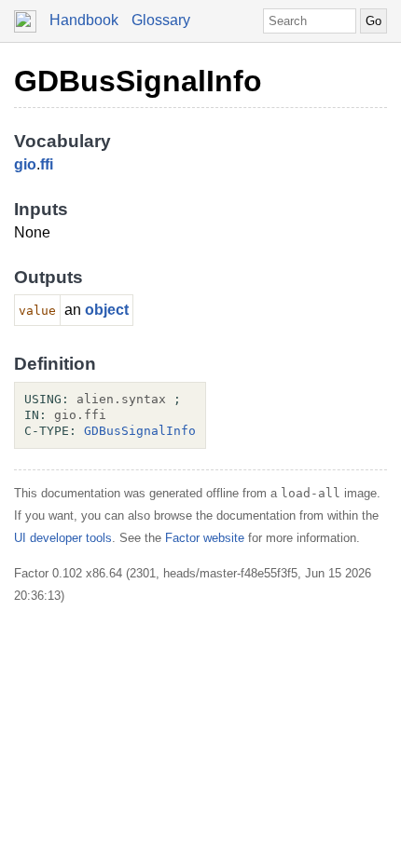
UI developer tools (63, 538)
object (107, 310)
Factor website (204, 538)
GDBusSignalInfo (138, 81)
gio (25, 164)
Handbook (83, 20)
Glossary (160, 20)
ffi (46, 164)
